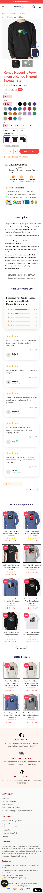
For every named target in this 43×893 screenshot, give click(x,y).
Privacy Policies (7, 804)
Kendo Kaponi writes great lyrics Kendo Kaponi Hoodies (32, 533)
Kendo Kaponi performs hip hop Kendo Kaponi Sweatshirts (11, 601)
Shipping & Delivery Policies (12, 821)
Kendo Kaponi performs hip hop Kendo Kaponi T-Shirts (32, 635)
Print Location (8, 134)
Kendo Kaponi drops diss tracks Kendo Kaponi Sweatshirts (31, 683)
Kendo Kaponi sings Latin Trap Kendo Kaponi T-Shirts (11, 567)
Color (5, 100)
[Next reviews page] (37, 490)
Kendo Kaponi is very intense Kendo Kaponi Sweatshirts (12, 715)
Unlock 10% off (4, 883)
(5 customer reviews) (20, 85)
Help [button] (38, 890)
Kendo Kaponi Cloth (17, 14)
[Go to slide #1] (15, 64)
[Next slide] (38, 39)
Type (5, 93)
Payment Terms (7, 824)
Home (4, 14)
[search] (33, 6)
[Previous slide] (5, 39)
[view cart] (40, 6)
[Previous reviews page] (27, 490)
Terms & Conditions (9, 801)
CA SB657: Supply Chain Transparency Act (17, 811)
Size (5, 122)
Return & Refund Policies (11, 827)
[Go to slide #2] (27, 64)
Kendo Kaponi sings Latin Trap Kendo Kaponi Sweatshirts (12, 683)
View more (21, 648)
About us (5, 798)
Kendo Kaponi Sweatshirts (12, 17)
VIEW (11, 527)
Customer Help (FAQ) (10, 833)
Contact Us (6, 830)
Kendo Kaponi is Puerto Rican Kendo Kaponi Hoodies (32, 601)
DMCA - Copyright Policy (11, 807)
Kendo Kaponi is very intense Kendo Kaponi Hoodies (11, 533)
